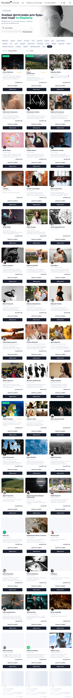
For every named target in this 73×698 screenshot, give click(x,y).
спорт (49, 46)
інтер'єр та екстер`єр (7, 46)
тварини (25, 46)
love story (26, 40)
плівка (68, 43)
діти (53, 40)
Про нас (24, 688)
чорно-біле (61, 43)
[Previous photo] (3, 62)
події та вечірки (61, 40)
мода (16, 43)
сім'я (33, 40)
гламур (47, 43)
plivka (5, 3)
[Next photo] (22, 62)
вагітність (39, 40)
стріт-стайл (40, 43)
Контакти (65, 688)
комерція (22, 43)
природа (18, 46)
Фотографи (15, 3)
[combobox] (17, 28)
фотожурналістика (35, 46)
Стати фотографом (50, 3)
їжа (11, 43)
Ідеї (23, 3)
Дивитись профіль (13, 85)
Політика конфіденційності (46, 690)
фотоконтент (31, 43)
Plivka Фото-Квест (27, 31)
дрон (44, 46)
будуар (54, 43)
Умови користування (44, 688)
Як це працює (26, 690)
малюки (47, 40)
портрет (13, 40)
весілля (19, 40)
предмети (4, 43)
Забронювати (12, 89)
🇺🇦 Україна (5, 40)
